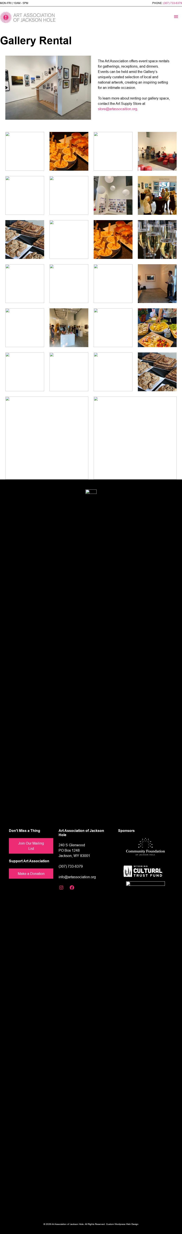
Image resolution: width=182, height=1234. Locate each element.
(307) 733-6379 (172, 3)
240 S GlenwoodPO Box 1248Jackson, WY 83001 (74, 850)
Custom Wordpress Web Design (122, 1224)
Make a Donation (31, 874)
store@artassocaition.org (117, 109)
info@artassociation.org (77, 877)
